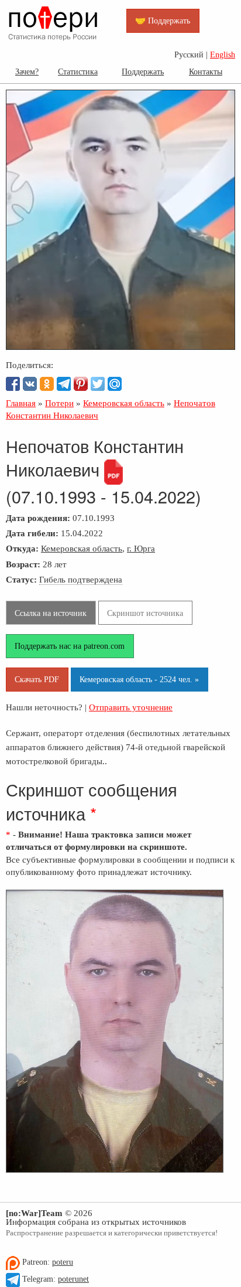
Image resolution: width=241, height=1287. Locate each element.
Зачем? (27, 71)
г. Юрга (141, 548)
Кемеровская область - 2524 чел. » (139, 679)
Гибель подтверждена (80, 579)
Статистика (78, 71)
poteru (62, 1262)
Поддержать (143, 71)
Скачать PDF (37, 679)
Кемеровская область (81, 548)
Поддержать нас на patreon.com (70, 646)
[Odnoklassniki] (47, 384)
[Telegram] (64, 384)
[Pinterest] (81, 384)
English (222, 54)
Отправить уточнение (131, 707)
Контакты (205, 71)
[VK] (30, 384)
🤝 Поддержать (162, 20)
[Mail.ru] (115, 384)
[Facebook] (13, 384)
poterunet (73, 1279)
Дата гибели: (32, 533)
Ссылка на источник (51, 613)
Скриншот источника (145, 613)
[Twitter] (98, 384)
